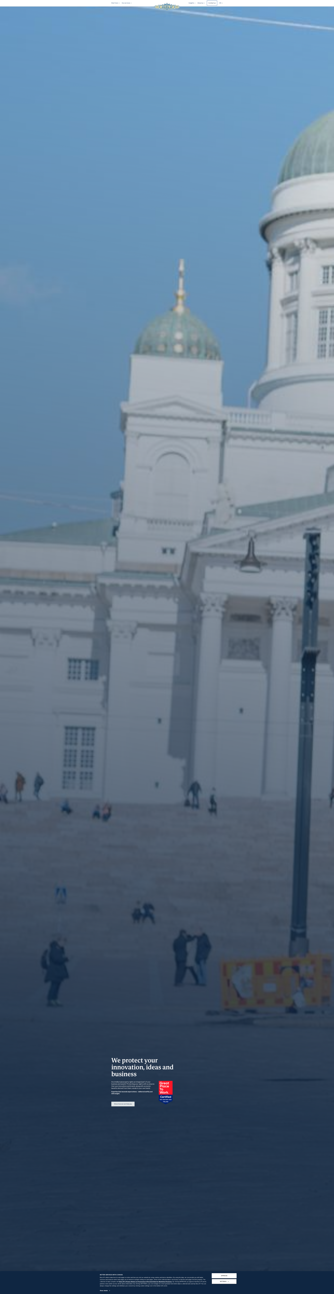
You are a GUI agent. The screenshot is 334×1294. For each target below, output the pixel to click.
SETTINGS (223, 1281)
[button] (115, 3)
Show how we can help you (123, 1104)
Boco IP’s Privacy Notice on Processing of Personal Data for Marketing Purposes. (145, 1281)
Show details (104, 1290)
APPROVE (224, 1275)
